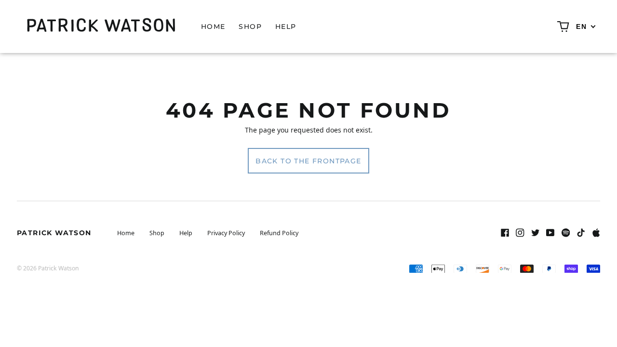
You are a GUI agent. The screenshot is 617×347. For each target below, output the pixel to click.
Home (213, 26)
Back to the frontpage (308, 161)
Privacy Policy (226, 233)
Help (285, 26)
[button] (563, 26)
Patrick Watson (54, 232)
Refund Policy (279, 233)
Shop (250, 26)
